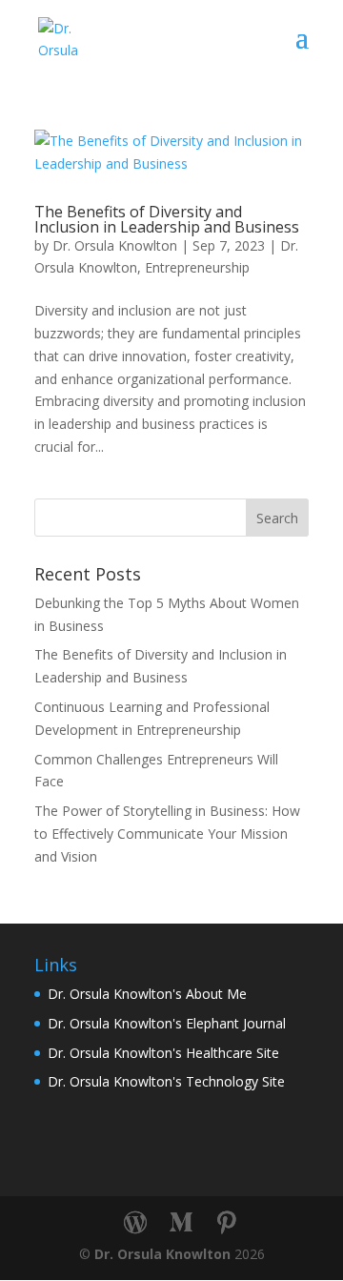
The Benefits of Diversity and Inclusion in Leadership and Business (166, 219)
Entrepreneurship (197, 267)
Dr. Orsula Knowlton (114, 245)
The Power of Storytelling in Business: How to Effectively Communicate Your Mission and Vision (167, 833)
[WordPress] (135, 1222)
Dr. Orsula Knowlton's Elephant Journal (167, 1023)
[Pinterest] (227, 1222)
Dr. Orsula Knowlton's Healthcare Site (163, 1053)
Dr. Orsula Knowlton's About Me (147, 994)
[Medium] (181, 1222)
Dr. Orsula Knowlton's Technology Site (166, 1081)
